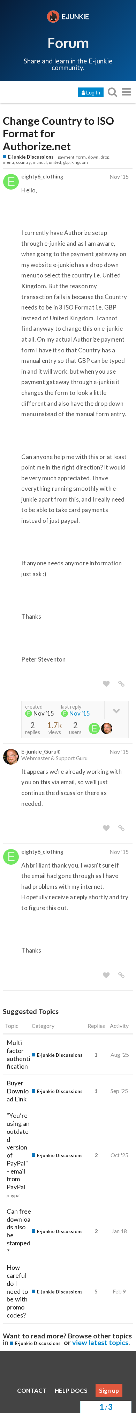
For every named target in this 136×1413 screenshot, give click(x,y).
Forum (68, 42)
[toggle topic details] (116, 710)
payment (66, 157)
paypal (14, 1195)
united (55, 162)
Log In (93, 92)
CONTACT (32, 1390)
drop (104, 157)
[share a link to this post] (121, 684)
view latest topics (100, 1342)
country (23, 162)
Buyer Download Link (18, 1091)
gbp (66, 162)
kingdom (79, 162)
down (93, 157)
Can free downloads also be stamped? (19, 1231)
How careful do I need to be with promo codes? (17, 1291)
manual (40, 162)
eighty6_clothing (42, 176)
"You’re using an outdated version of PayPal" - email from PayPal (18, 1151)
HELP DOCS (71, 1390)
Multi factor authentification (18, 1054)
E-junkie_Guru (38, 751)
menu (8, 162)
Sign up (109, 1390)
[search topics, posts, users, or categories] (112, 92)
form (81, 157)
